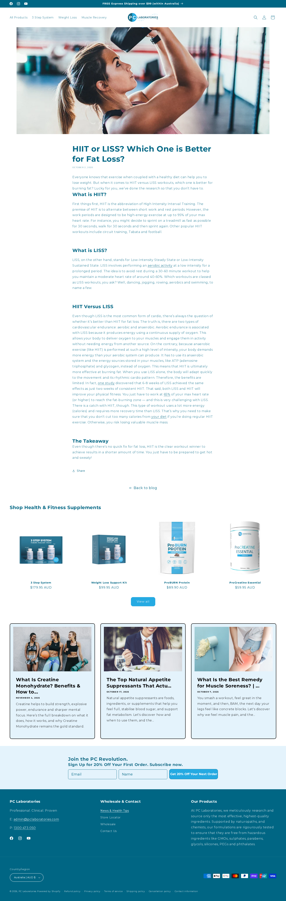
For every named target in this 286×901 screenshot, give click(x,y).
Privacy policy (92, 891)
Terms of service (113, 891)
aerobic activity (160, 265)
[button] (255, 17)
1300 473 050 (25, 828)
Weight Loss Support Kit (109, 582)
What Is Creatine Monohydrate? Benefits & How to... (48, 685)
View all (143, 601)
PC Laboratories (28, 891)
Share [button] (81, 471)
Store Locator (110, 817)
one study (106, 383)
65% (167, 394)
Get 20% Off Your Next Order (193, 774)
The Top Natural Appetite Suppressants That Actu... (139, 682)
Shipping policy (135, 891)
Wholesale (108, 824)
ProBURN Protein (177, 582)
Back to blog (145, 488)
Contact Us (108, 831)
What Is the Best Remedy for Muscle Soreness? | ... (229, 682)
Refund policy (72, 891)
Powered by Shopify (49, 891)
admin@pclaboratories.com (36, 819)
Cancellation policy (160, 891)
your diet (159, 417)
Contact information (186, 891)
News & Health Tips (114, 810)
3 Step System (41, 582)
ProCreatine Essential (245, 582)
